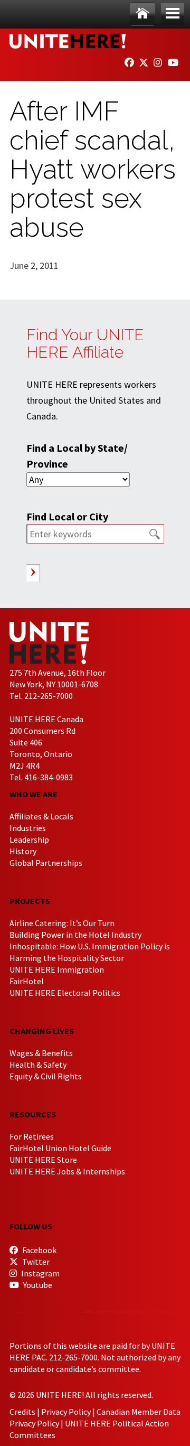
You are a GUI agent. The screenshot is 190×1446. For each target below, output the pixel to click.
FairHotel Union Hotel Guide (60, 1148)
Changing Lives (42, 1030)
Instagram (40, 1273)
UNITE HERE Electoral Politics (65, 992)
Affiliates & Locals (41, 816)
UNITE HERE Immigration (57, 969)
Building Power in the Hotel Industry (75, 934)
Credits (22, 1411)
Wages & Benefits (41, 1053)
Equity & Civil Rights (46, 1076)
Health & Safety (38, 1064)
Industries (28, 828)
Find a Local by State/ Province (77, 455)
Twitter (35, 1261)
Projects (30, 900)
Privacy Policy (66, 1411)
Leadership (29, 839)
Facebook (38, 1250)
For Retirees (32, 1136)
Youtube (37, 1285)
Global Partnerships (46, 862)
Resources (33, 1114)
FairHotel (27, 981)
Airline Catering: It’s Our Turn (62, 923)
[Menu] (172, 14)
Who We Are (34, 794)
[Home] (142, 14)
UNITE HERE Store (43, 1159)
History (23, 851)
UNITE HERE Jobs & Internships (67, 1171)
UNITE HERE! (68, 41)
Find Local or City (67, 516)
